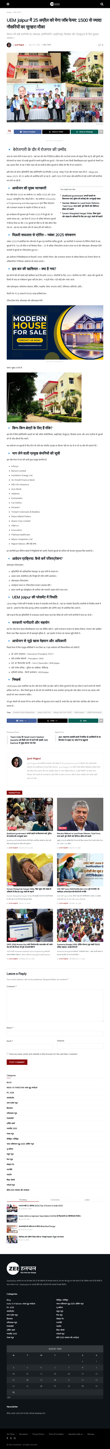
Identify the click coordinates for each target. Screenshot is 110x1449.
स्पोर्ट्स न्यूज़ (11, 1185)
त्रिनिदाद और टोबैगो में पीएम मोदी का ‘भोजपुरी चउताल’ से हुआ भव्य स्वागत (41, 1237)
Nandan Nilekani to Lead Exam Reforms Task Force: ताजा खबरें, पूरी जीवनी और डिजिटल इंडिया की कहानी (80, 206)
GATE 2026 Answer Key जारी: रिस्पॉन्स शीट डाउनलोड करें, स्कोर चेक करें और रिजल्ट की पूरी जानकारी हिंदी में (30, 945)
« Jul (8, 1397)
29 (83, 1386)
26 (41, 1386)
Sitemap (90, 1434)
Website (60, 1041)
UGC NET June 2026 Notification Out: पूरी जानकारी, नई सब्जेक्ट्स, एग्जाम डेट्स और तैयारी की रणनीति (78, 890)
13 (55, 1374)
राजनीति (9, 1169)
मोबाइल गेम (10, 1164)
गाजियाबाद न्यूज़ (12, 1113)
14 (69, 1374)
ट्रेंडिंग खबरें (11, 1123)
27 (55, 1386)
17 (13, 1380)
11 (27, 1374)
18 (27, 1380)
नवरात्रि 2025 (12, 1128)
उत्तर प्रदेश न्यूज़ (12, 1103)
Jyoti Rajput (19, 45)
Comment (12, 986)
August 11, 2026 (27, 848)
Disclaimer (23, 1434)
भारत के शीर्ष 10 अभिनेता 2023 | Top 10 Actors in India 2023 (41, 1206)
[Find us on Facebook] (7, 1438)
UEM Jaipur (79, 712)
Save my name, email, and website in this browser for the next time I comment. (43, 1054)
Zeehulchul (11, 1281)
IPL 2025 (10, 1092)
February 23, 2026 (27, 959)
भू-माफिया (10, 1149)
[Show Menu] (8, 4)
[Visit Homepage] (55, 4)
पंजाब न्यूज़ (10, 1133)
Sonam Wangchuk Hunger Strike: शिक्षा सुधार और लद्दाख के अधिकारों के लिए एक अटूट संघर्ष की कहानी (29, 890)
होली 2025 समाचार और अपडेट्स (18, 1190)
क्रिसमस (10, 1108)
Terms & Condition (56, 1434)
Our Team (10, 1434)
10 (13, 1374)
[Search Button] (102, 4)
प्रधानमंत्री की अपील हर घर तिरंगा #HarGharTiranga (37, 1226)
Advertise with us (75, 1434)
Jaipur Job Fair (44, 712)
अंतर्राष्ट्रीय (10, 1098)
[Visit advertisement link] (55, 332)
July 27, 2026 (75, 848)
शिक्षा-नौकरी (17, 12)
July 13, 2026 (25, 903)
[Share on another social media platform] (101, 132)
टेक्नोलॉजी (10, 1118)
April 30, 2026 (76, 903)
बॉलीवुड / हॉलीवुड (13, 1139)
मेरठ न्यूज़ (10, 1159)
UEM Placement (94, 712)
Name (10, 1027)
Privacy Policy (38, 1434)
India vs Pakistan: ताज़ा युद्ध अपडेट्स (22, 1087)
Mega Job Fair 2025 (62, 712)
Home (9, 12)
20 (55, 1380)
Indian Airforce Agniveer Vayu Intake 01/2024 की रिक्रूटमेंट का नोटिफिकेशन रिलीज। (50, 1216)
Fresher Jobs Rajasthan (24, 712)
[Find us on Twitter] (11, 1438)
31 (13, 1392)
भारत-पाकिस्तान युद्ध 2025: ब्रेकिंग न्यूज (20, 1144)
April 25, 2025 (34, 45)
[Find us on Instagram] (15, 1438)
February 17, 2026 (78, 959)
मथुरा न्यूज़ (10, 1154)
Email (10, 1041)
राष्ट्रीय (9, 1174)
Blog (9, 1082)
